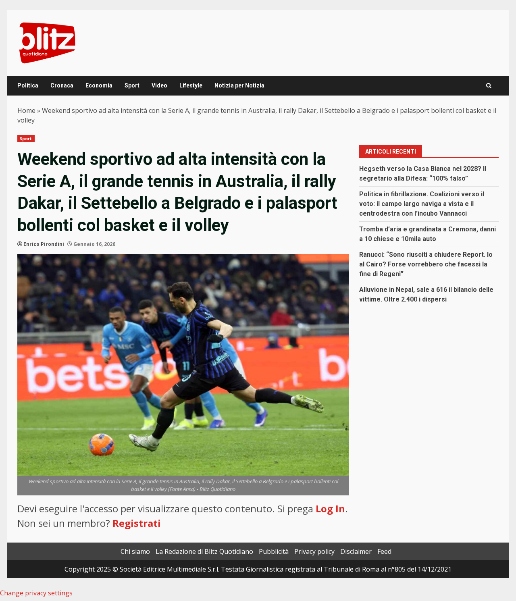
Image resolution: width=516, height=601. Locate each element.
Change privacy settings (36, 593)
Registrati (136, 523)
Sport (132, 85)
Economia (98, 85)
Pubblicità (274, 551)
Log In (330, 508)
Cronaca (61, 85)
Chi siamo (135, 551)
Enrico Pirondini (43, 244)
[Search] (488, 86)
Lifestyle (190, 85)
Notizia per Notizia (239, 85)
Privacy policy (314, 551)
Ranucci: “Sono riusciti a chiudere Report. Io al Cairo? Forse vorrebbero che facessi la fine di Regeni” (426, 264)
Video (159, 85)
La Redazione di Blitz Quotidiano (204, 551)
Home (26, 110)
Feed (384, 551)
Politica (27, 85)
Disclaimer (356, 551)
